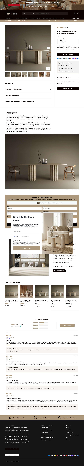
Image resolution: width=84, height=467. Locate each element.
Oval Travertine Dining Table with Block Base (25, 301)
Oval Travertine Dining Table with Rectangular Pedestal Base (71, 302)
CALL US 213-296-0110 (59, 270)
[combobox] (45, 13)
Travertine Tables (9, 18)
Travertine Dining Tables (34, 18)
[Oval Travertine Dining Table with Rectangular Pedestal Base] (72, 291)
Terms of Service (45, 435)
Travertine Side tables (46, 18)
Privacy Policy (44, 432)
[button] (60, 27)
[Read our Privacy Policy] (39, 243)
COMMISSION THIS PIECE (68, 54)
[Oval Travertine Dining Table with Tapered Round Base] (42, 291)
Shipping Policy (44, 427)
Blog (67, 437)
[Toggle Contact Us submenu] (65, 18)
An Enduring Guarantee (58, 20)
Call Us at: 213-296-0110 (12, 448)
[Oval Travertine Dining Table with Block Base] (26, 291)
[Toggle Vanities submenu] (57, 18)
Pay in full (62, 42)
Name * (8, 206)
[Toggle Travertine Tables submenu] (14, 18)
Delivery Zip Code (45, 211)
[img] (9, 335)
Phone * (8, 211)
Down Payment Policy (46, 440)
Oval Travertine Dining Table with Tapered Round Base (41, 302)
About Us (68, 427)
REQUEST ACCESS (26, 248)
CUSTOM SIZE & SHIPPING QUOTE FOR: (28, 202)
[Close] (71, 214)
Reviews (68, 440)
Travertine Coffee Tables (21, 18)
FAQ (49, 20)
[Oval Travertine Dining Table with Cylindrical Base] (11, 291)
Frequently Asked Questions (72, 435)
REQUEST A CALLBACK (68, 88)
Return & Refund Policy (46, 430)
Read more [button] (8, 345)
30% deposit (63, 40)
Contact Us (61, 18)
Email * (43, 206)
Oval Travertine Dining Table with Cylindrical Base (11, 301)
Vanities (54, 18)
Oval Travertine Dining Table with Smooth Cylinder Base (57, 302)
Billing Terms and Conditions (47, 437)
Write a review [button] (67, 325)
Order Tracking (69, 432)
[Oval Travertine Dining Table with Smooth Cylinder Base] (57, 291)
